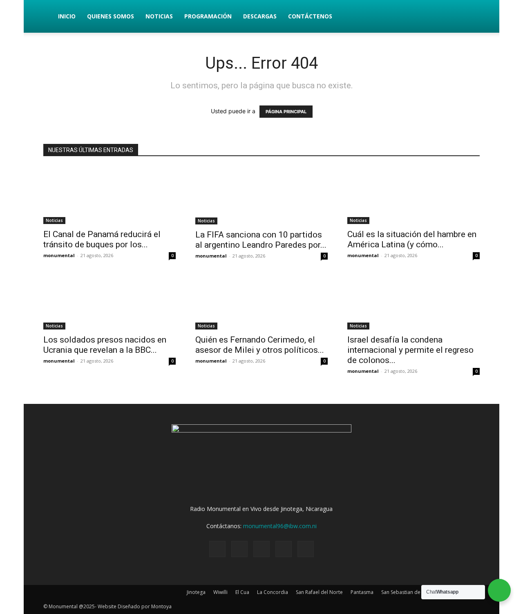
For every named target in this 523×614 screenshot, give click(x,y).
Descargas (260, 16)
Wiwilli (220, 592)
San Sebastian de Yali (405, 592)
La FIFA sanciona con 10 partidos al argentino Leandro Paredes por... (260, 240)
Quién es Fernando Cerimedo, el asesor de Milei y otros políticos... (259, 345)
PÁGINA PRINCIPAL (286, 111)
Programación (208, 16)
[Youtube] (305, 549)
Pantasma (362, 592)
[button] (470, 17)
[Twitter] (239, 549)
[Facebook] (217, 549)
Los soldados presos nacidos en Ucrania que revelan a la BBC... (104, 345)
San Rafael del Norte (319, 592)
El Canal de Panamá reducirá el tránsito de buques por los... (102, 239)
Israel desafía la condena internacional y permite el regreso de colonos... (410, 350)
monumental (59, 255)
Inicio (67, 16)
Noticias (159, 16)
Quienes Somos (110, 16)
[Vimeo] (261, 549)
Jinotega (196, 592)
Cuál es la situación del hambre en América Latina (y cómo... (411, 239)
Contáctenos (310, 16)
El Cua (242, 592)
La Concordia (272, 592)
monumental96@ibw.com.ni (280, 526)
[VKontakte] (283, 549)
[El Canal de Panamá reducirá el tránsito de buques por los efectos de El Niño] (109, 195)
